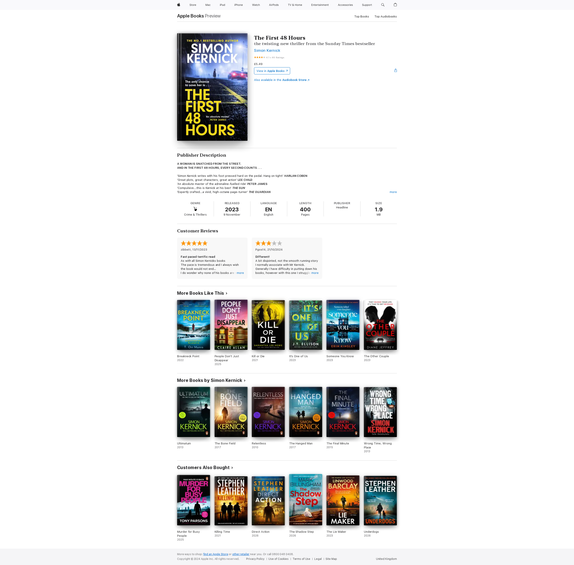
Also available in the (280, 80)
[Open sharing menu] (395, 70)
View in (271, 71)
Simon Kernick (267, 50)
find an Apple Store (215, 554)
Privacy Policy (255, 559)
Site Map (331, 559)
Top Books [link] (361, 16)
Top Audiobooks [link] (385, 16)
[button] (382, 5)
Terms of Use (302, 559)
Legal (318, 559)
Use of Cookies (278, 559)
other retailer (240, 554)
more (393, 192)
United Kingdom (386, 559)
